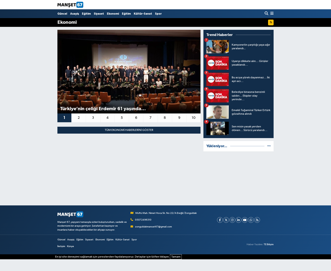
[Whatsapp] (251, 220)
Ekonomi (113, 13)
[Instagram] (232, 220)
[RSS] (257, 220)
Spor (158, 13)
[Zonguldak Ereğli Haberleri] (70, 5)
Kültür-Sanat (143, 13)
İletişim (61, 246)
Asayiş (74, 13)
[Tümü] (269, 146)
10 (193, 117)
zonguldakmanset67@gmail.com (153, 226)
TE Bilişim (269, 244)
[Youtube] (245, 220)
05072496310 (143, 219)
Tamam (175, 256)
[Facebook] (220, 220)
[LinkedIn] (238, 220)
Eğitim (86, 13)
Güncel (62, 13)
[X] (226, 220)
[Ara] (267, 13)
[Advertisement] (238, 178)
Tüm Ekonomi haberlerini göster (129, 130)
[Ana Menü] (271, 13)
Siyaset (99, 13)
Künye (70, 246)
